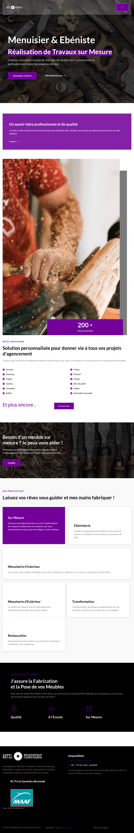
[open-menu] (122, 7)
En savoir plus (79, 543)
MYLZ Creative (65, 827)
